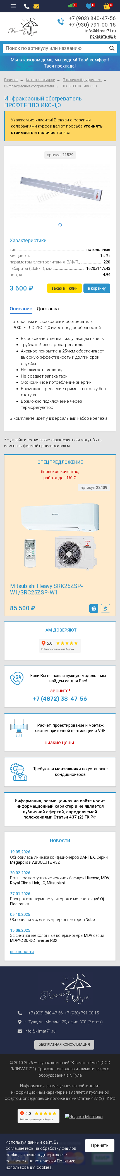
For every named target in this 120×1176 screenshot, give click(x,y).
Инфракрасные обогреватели (29, 86)
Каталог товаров (40, 80)
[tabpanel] (60, 191)
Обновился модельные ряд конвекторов (52, 919)
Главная (11, 80)
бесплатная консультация (64, 1044)
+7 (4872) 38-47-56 (60, 698)
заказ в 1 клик (105, 608)
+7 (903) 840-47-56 (92, 18)
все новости (22, 951)
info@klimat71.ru (100, 31)
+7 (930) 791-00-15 (92, 24)
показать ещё (103, 36)
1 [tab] (60, 225)
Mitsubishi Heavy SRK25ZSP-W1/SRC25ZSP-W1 (46, 589)
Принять (100, 1145)
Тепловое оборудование (82, 80)
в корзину (93, 608)
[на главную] (23, 27)
